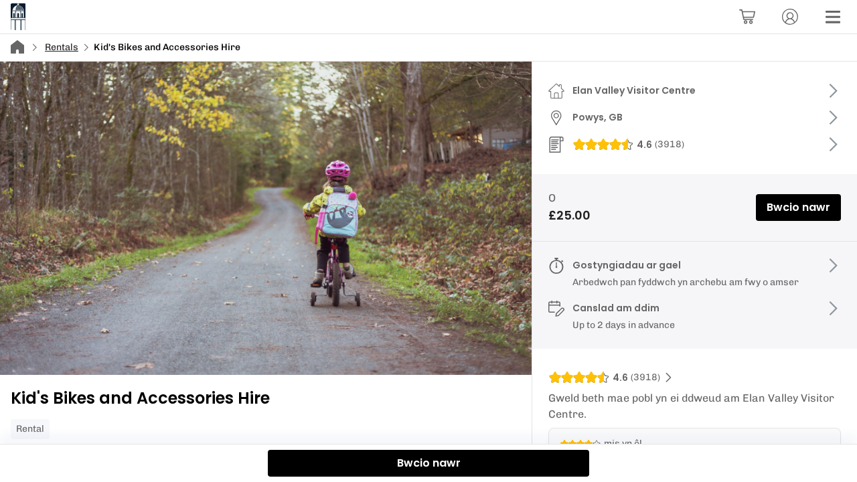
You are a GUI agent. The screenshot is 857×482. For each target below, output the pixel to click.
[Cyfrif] (790, 16)
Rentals (61, 47)
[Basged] (747, 16)
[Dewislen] (833, 16)
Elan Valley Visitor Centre (634, 90)
